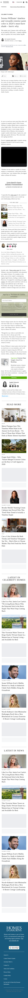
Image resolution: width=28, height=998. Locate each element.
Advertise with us (8, 961)
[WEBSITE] (13, 246)
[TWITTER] (8, 246)
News (20, 40)
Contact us (6, 965)
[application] (14, 156)
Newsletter (24, 76)
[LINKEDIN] (13, 386)
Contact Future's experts (9, 958)
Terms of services (18, 304)
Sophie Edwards (10, 39)
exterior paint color (11, 140)
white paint (14, 195)
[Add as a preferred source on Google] (14, 947)
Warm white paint (14, 270)
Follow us (16, 76)
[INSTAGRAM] (10, 246)
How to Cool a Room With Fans (17, 6)
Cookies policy (7, 975)
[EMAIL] (15, 246)
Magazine (19, 2)
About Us (6, 955)
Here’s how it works (9, 46)
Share (5, 76)
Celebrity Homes (7, 14)
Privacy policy (7, 972)
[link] (5, 362)
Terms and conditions (9, 968)
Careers (5, 979)
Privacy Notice (19, 306)
